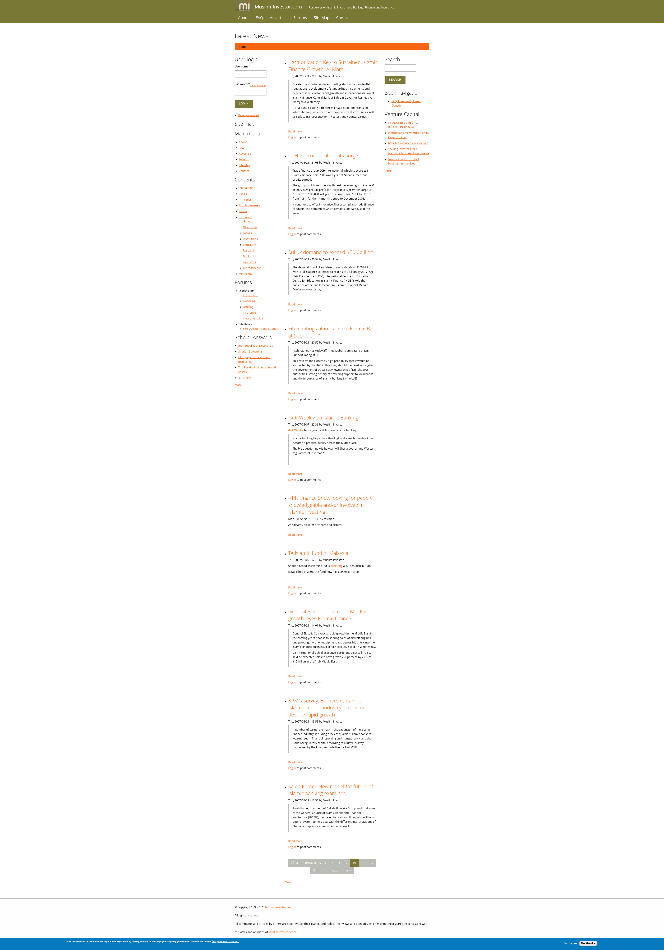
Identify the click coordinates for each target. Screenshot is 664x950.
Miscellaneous (252, 268)
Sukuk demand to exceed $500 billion (330, 252)
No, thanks (588, 943)
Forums (300, 17)
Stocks (243, 211)
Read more (295, 131)
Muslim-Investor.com (279, 907)
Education (249, 245)
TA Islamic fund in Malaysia (318, 553)
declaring (336, 566)
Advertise (278, 17)
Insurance (249, 312)
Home (242, 47)
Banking (248, 307)
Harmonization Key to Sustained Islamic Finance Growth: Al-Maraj (333, 65)
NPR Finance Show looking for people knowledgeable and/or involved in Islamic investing (330, 504)
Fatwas (247, 233)
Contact (343, 17)
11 (363, 863)
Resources (245, 217)
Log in (292, 137)
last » (348, 870)
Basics (243, 194)
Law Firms (249, 262)
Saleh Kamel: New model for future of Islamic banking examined (330, 790)
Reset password (248, 115)
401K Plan (244, 378)
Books (247, 256)
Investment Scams (255, 318)
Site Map (321, 17)
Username (243, 66)
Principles (245, 200)
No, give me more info (225, 941)
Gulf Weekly (295, 430)
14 (322, 870)
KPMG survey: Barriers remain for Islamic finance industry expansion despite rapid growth (327, 707)
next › (335, 870)
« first (294, 863)
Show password (258, 85)
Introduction (247, 188)
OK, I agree (570, 943)
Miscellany (245, 274)
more (288, 882)
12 (371, 863)
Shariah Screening (250, 351)
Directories (250, 227)
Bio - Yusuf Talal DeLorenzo (255, 346)
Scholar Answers (249, 205)
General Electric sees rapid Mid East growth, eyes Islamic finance (328, 615)
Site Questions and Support (261, 329)
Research (249, 250)
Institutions (250, 239)
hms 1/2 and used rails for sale (408, 143)
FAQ (259, 17)
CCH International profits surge (323, 155)
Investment (250, 295)
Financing (249, 301)
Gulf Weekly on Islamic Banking (323, 417)
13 (314, 870)
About (243, 17)
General (248, 221)
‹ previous (310, 863)
